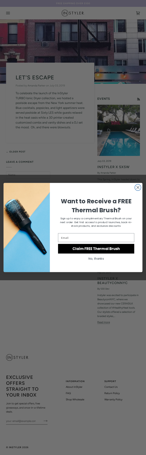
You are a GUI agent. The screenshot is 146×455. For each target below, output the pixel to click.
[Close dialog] (138, 187)
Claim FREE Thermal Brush (96, 248)
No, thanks (96, 258)
